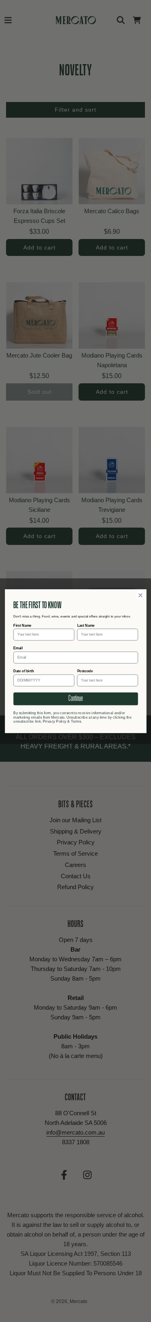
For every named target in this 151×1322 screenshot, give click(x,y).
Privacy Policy (54, 721)
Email (18, 648)
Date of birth (23, 671)
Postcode (85, 671)
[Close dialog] (140, 595)
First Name (22, 625)
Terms (76, 721)
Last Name (85, 625)
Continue (75, 698)
